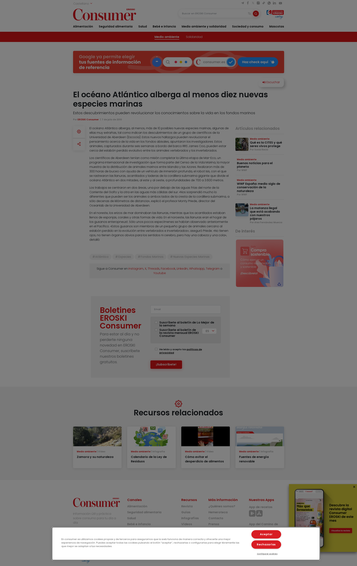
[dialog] (186, 543)
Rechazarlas (266, 544)
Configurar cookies (267, 554)
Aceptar (266, 534)
